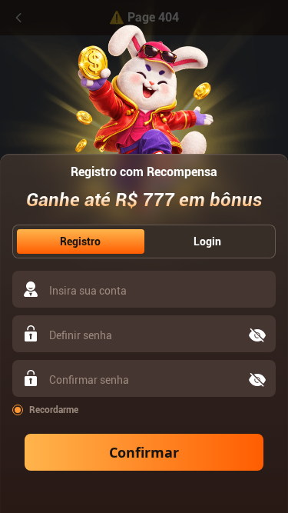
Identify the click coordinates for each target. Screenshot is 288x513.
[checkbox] (144, 410)
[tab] (80, 241)
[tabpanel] (144, 370)
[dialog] (144, 256)
